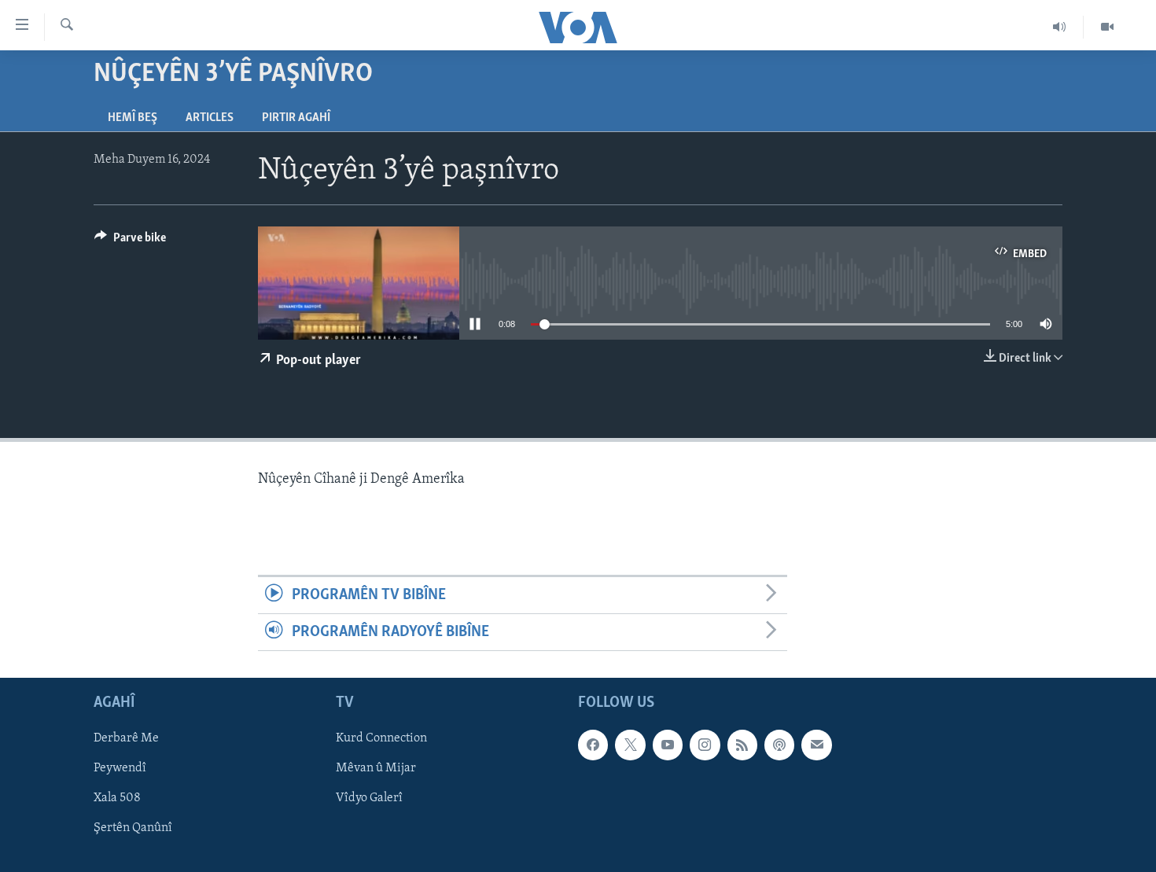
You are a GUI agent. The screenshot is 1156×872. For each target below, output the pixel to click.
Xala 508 (117, 799)
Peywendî (120, 769)
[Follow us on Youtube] (668, 745)
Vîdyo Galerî (369, 799)
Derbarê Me (126, 739)
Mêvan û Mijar (376, 769)
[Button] (130, 241)
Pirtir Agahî (296, 118)
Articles (210, 118)
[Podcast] (779, 745)
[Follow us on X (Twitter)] (630, 745)
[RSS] (742, 745)
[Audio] (1060, 27)
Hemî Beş (132, 118)
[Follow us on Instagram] (705, 745)
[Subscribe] (816, 745)
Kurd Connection (381, 739)
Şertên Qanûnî (133, 828)
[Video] (1107, 27)
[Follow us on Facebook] (593, 745)
